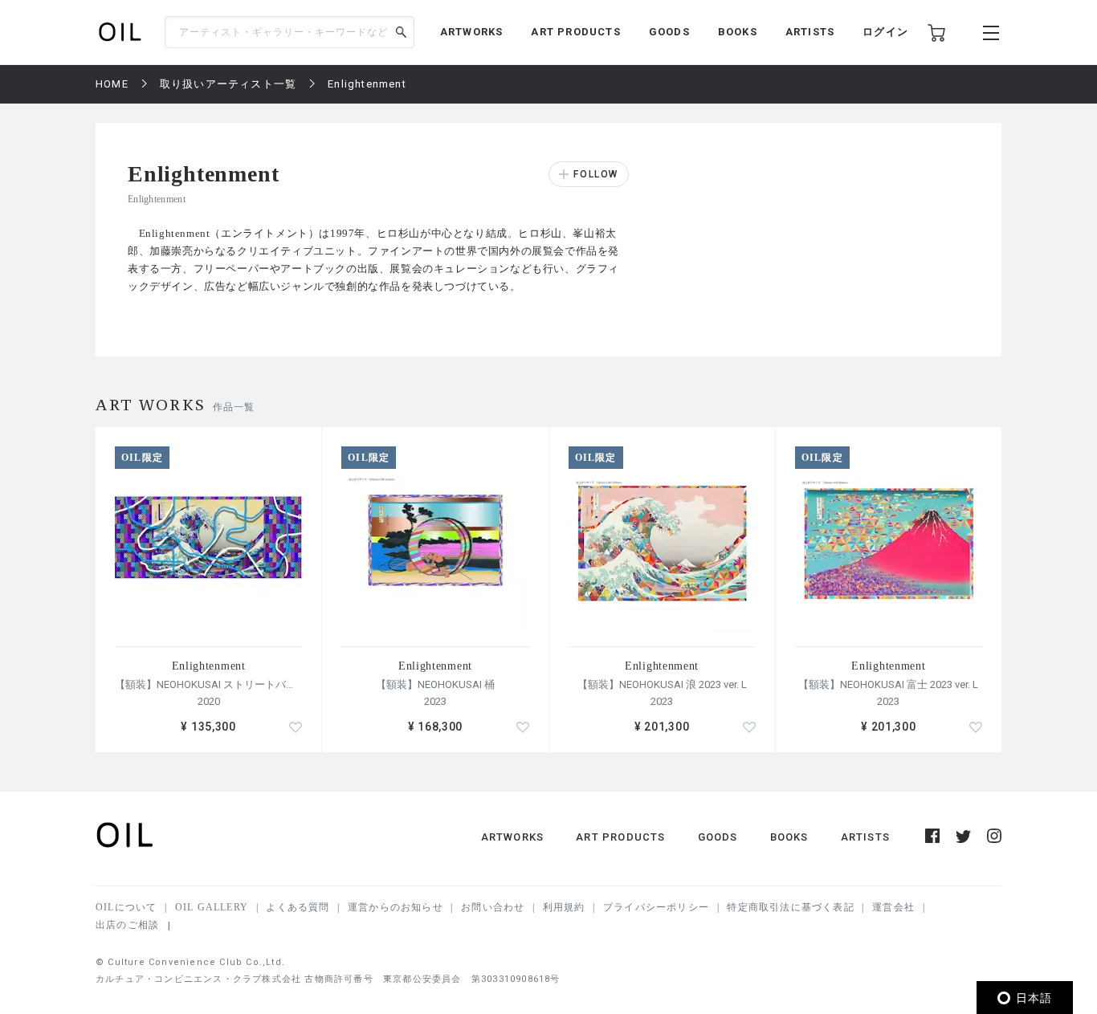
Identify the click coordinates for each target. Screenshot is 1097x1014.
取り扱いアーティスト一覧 (228, 84)
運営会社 (893, 907)
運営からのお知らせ (395, 907)
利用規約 (564, 907)
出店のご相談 (127, 925)
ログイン (885, 32)
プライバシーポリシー (656, 907)
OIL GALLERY (211, 907)
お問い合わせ (492, 907)
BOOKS (737, 32)
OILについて (126, 907)
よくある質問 (297, 907)
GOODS (669, 32)
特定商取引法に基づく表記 (790, 907)
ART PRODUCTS (575, 32)
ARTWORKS (472, 32)
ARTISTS (809, 32)
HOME (112, 84)
